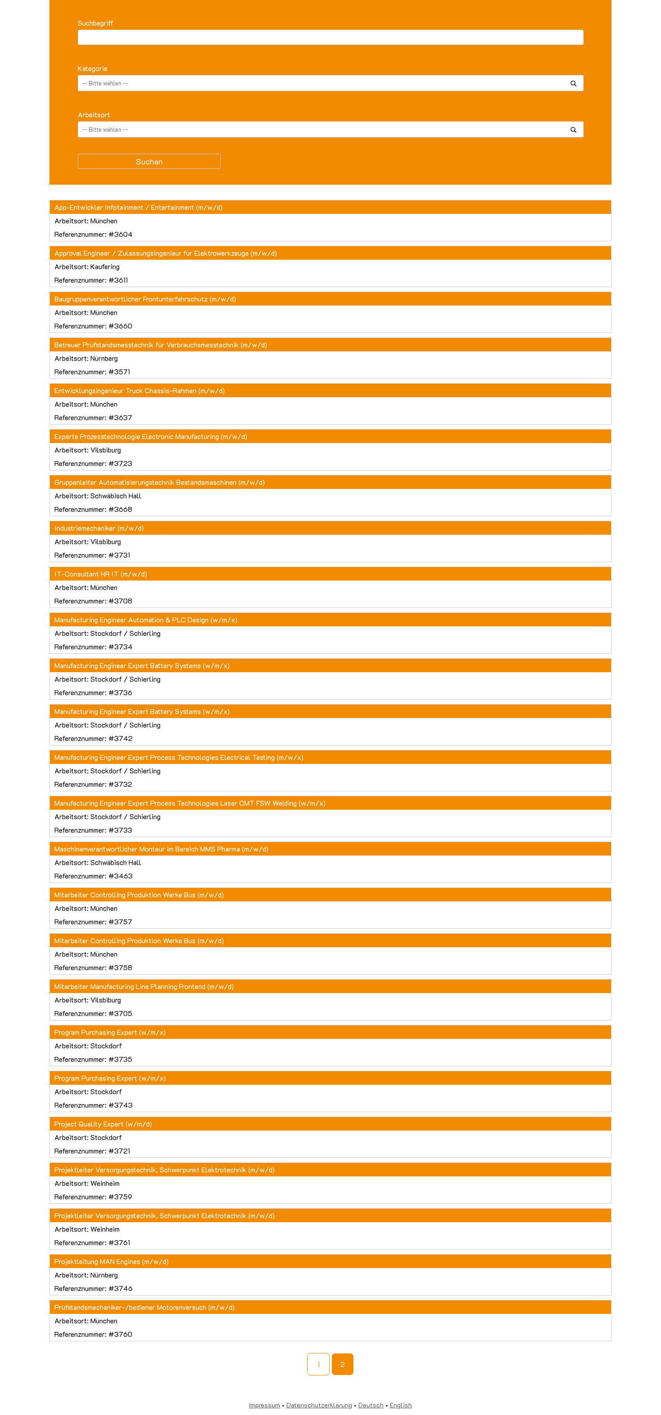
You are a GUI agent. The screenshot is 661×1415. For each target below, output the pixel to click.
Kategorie (92, 68)
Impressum (264, 1405)
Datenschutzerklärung (319, 1405)
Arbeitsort (94, 114)
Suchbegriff (95, 22)
